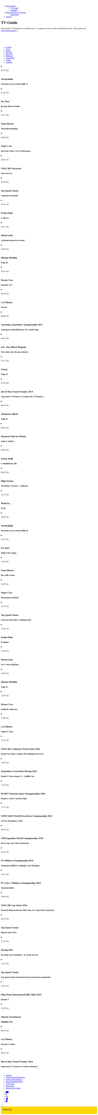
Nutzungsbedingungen (14, 1082)
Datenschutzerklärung (14, 1080)
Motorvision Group (13, 1088)
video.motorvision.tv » (9, 31)
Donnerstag (10, 58)
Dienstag (9, 54)
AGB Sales (10, 1084)
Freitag (8, 60)
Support (9, 17)
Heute (8, 49)
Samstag (9, 62)
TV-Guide (14, 8)
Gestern (9, 47)
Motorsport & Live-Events (16, 12)
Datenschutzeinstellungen (15, 1077)
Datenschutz (7, 1109)
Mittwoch (9, 56)
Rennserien (15, 15)
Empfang (14, 10)
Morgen (9, 52)
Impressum (10, 1086)
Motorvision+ (11, 6)
